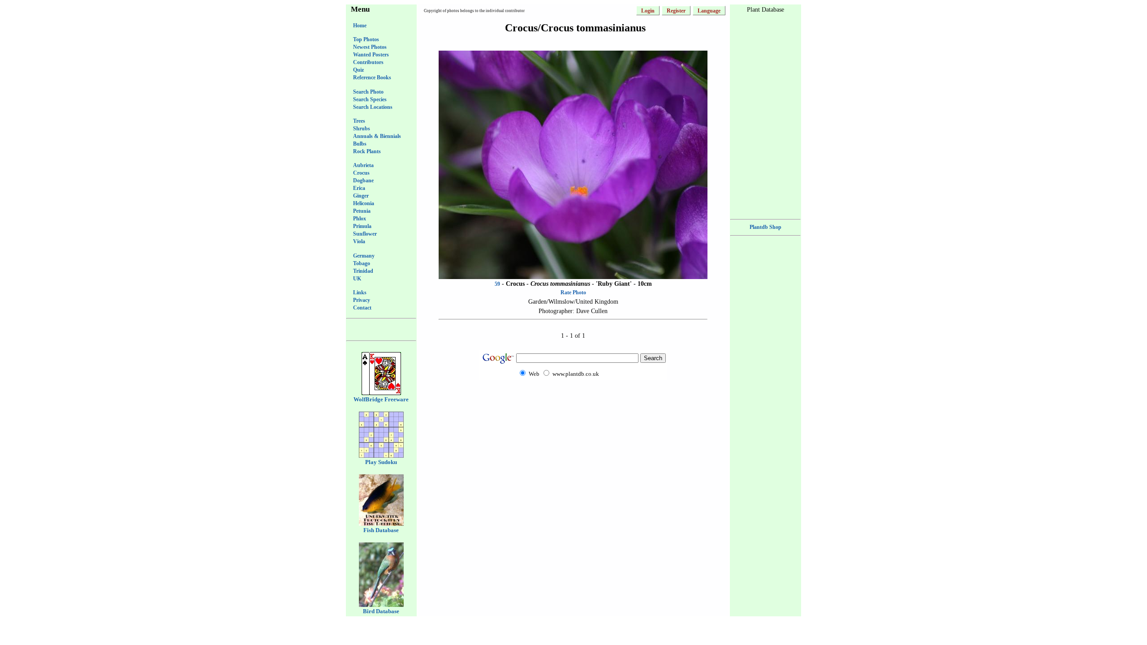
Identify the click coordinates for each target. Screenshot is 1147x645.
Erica (359, 188)
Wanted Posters (371, 55)
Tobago (361, 263)
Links (360, 292)
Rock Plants (367, 151)
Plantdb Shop (765, 227)
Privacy (361, 300)
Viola (359, 241)
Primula (362, 226)
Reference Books (372, 77)
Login (648, 11)
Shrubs (361, 128)
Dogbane (363, 180)
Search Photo (368, 92)
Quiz (358, 70)
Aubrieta (363, 165)
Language (709, 11)
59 (497, 284)
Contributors (368, 62)
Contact (362, 308)
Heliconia (363, 203)
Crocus (361, 173)
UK (357, 278)
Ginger (361, 196)
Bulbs (360, 144)
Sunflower (365, 234)
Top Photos (366, 39)
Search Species (370, 99)
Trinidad (363, 271)
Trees (359, 121)
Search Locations (372, 107)
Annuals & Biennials (377, 136)
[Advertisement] (573, 397)
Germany (364, 256)
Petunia (362, 211)
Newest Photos (370, 47)
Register (676, 11)
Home (360, 25)
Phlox (359, 218)
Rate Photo (573, 292)
